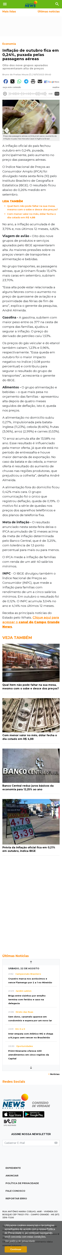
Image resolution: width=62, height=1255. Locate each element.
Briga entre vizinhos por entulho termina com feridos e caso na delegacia (27, 1000)
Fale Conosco (15, 1190)
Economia (9, 43)
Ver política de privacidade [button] (20, 1241)
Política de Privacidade (22, 1183)
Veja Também (17, 637)
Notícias (54, 1074)
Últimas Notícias (15, 956)
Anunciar (12, 1175)
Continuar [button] (15, 1249)
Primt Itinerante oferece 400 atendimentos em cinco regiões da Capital (28, 1055)
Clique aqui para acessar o (31, 622)
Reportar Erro (16, 1198)
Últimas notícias (49, 11)
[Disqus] (31, 903)
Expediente (13, 1168)
